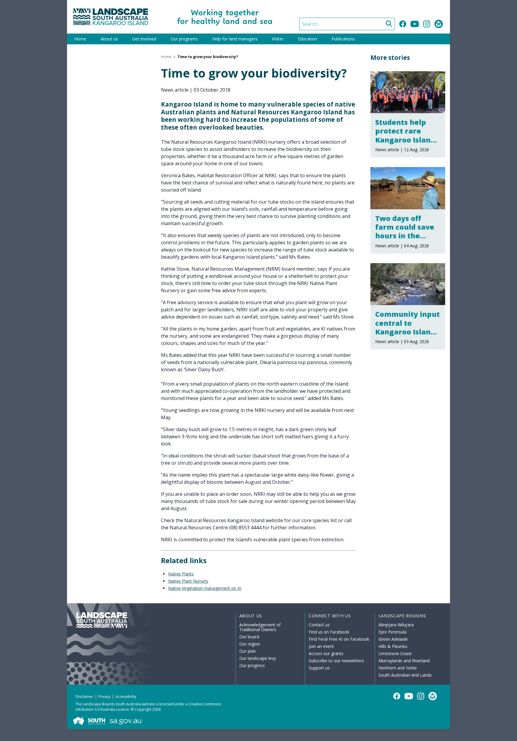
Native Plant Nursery (188, 581)
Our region (249, 644)
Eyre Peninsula (392, 632)
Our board (249, 637)
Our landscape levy (257, 658)
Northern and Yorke (397, 668)
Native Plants (181, 574)
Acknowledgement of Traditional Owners (260, 627)
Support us (319, 668)
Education (307, 39)
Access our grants (326, 653)
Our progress (252, 665)
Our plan (247, 651)
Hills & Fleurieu (392, 646)
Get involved (144, 39)
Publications (343, 39)
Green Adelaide (393, 639)
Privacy (104, 696)
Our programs (184, 39)
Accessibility (125, 696)
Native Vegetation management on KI (204, 588)
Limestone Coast (395, 653)
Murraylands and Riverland (404, 660)
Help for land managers (235, 39)
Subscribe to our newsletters (336, 660)
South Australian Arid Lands (405, 675)
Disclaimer (84, 696)
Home (80, 39)
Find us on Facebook (329, 632)
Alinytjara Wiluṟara (396, 625)
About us (109, 39)
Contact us (319, 625)
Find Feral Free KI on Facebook (339, 639)
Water (278, 39)
